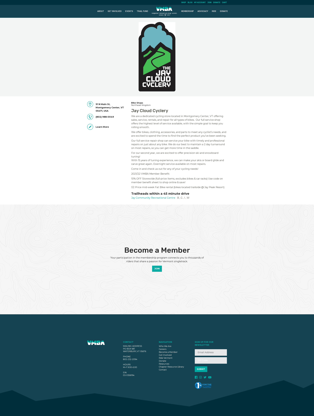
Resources (164, 364)
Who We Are (165, 346)
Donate (216, 2)
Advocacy (202, 11)
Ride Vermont (165, 358)
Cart (224, 2)
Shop (183, 2)
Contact (163, 370)
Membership (187, 11)
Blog (190, 2)
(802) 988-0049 (105, 117)
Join (209, 2)
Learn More (102, 127)
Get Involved (115, 11)
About (100, 11)
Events (129, 11)
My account (200, 2)
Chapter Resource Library (171, 367)
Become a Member (168, 352)
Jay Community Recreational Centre (153, 197)
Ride (214, 11)
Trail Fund (142, 11)
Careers (162, 349)
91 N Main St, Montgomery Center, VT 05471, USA (110, 107)
